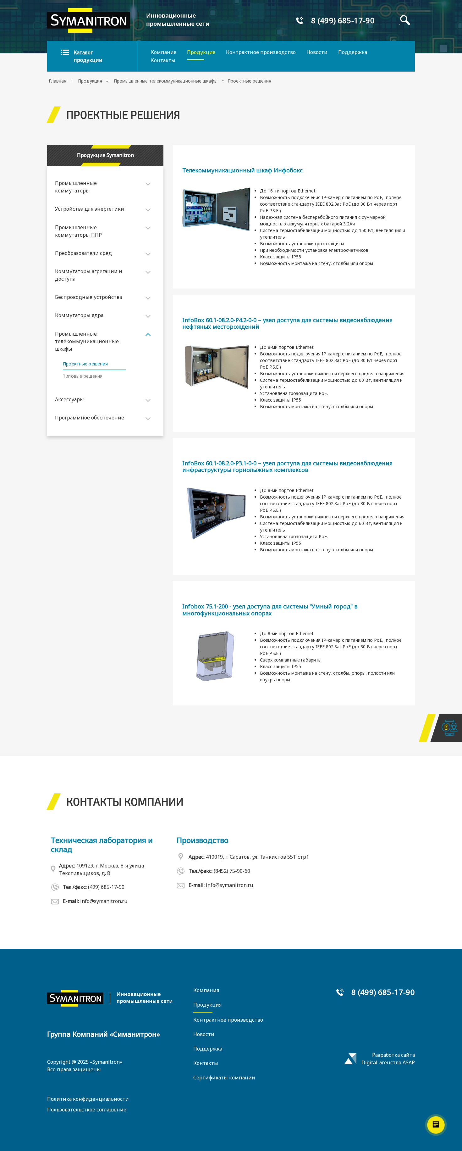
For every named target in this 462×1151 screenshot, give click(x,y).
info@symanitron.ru (103, 901)
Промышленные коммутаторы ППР (78, 231)
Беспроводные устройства (88, 297)
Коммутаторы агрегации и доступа (88, 275)
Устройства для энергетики (89, 208)
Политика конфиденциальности (88, 1098)
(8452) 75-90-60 (232, 870)
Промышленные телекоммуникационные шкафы (165, 81)
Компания (163, 52)
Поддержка (352, 52)
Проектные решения (85, 364)
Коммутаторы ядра (79, 315)
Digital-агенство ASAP (388, 1062)
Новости (316, 52)
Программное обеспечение (89, 417)
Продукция (201, 52)
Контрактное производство (261, 52)
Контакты (163, 60)
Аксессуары (69, 399)
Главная (57, 81)
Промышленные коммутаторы (76, 187)
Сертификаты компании (224, 1077)
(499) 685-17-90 (106, 887)
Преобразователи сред (83, 253)
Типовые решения (83, 376)
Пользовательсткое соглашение (86, 1109)
